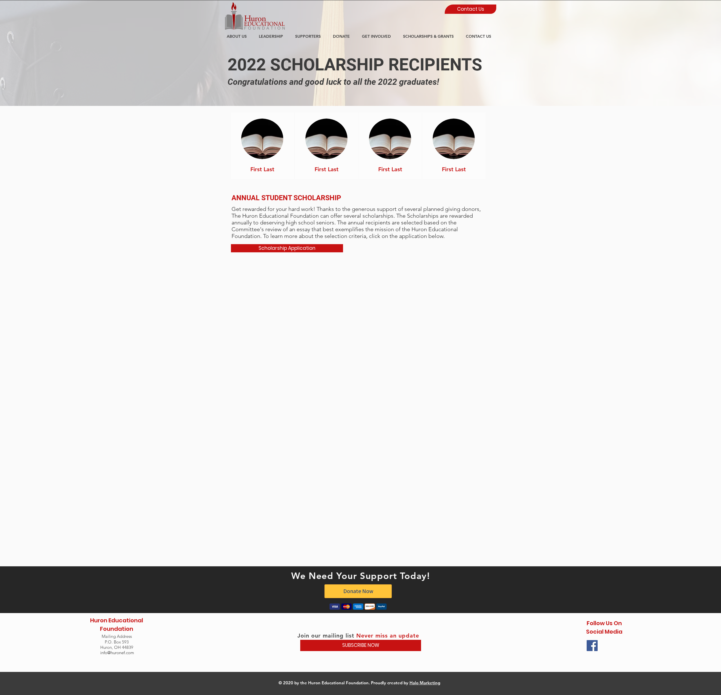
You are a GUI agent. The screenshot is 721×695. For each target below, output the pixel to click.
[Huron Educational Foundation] (592, 645)
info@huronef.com (117, 652)
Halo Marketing (425, 682)
